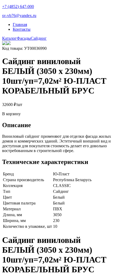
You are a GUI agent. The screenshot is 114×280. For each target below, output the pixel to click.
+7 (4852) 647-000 (18, 6)
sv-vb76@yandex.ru (19, 15)
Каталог (9, 38)
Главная (20, 24)
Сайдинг (39, 38)
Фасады (24, 38)
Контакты (21, 29)
